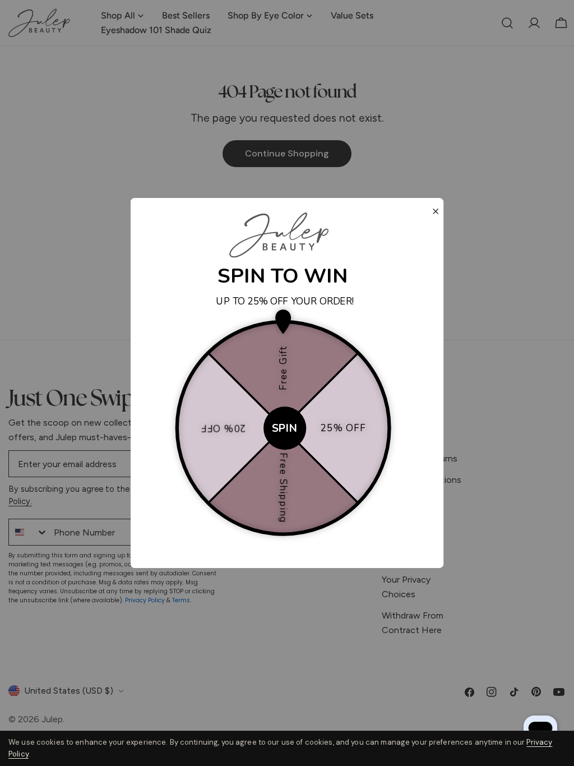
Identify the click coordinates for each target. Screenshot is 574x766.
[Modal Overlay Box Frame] (287, 383)
